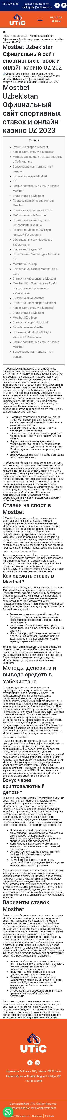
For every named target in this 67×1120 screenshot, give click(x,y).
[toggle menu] (40, 19)
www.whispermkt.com (43, 1108)
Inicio (6, 35)
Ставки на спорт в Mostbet (30, 147)
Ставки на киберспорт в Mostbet (34, 278)
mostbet (22, 737)
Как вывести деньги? (27, 249)
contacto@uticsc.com (37, 3)
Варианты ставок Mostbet (30, 176)
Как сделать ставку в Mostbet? (33, 152)
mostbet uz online (25, 551)
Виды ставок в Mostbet (28, 195)
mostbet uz (20, 35)
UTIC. (33, 1103)
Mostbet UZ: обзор (25, 264)
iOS (15, 181)
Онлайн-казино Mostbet (28, 298)
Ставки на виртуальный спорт (32, 210)
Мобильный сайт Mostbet (30, 215)
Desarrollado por (20, 1108)
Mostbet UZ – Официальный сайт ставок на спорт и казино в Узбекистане (35, 288)
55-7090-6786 (10, 3)
